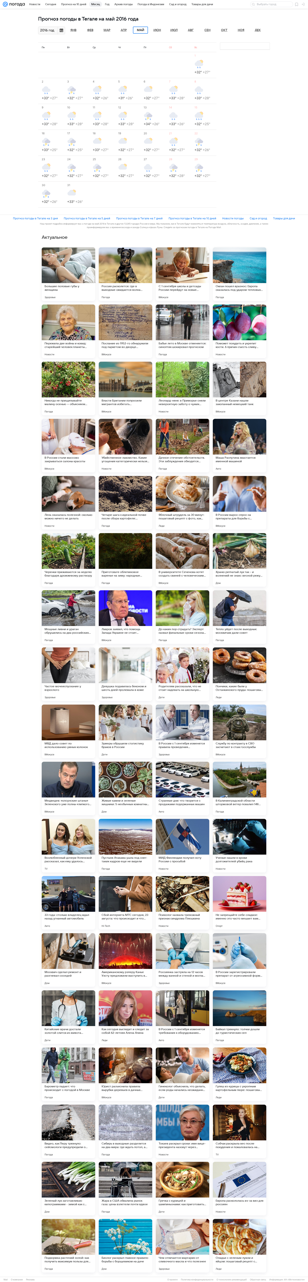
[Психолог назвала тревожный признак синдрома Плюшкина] (182, 903)
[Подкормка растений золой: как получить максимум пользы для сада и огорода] (68, 1246)
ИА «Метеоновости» (294, 1279)
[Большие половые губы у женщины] (68, 274)
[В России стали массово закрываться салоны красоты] (68, 445)
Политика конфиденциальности (197, 1279)
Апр (124, 30)
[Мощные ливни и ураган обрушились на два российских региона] (68, 617)
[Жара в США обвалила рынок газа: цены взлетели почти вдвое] (125, 1188)
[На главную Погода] (16, 4)
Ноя (241, 30)
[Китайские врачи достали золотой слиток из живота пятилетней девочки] (68, 1017)
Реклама (30, 1279)
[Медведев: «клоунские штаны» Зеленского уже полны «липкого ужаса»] (68, 788)
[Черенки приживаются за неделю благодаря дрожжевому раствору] (68, 560)
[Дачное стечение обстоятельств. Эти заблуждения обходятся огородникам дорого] (182, 445)
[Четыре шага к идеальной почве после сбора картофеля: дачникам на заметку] (125, 503)
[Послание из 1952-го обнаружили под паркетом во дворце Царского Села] (125, 331)
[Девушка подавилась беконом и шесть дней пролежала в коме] (125, 674)
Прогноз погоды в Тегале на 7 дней (139, 218)
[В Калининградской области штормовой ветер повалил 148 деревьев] (239, 788)
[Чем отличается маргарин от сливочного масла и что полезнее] (182, 1246)
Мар (107, 30)
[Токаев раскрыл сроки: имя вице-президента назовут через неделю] (182, 1131)
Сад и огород (258, 218)
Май (140, 30)
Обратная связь (258, 1279)
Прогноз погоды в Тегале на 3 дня (35, 218)
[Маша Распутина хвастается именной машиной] (239, 445)
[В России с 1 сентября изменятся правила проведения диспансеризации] (182, 731)
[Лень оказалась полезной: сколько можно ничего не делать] (68, 503)
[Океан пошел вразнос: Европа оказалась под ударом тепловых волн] (239, 274)
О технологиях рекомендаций (232, 1279)
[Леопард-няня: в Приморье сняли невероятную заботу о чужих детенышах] (182, 388)
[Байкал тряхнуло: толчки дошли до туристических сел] (239, 1017)
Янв (73, 30)
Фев (90, 30)
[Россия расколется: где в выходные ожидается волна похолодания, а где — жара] (125, 274)
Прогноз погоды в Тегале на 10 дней (192, 218)
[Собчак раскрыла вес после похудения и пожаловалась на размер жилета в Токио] (239, 1131)
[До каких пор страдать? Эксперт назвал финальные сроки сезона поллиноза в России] (182, 617)
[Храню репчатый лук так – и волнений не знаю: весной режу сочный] (239, 560)
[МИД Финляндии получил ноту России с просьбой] (182, 845)
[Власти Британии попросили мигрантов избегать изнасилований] (125, 388)
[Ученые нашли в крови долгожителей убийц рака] (239, 845)
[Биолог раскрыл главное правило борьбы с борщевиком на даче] (125, 1246)
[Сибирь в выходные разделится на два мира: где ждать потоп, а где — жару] (125, 1131)
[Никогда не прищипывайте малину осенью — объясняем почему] (68, 388)
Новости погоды (233, 218)
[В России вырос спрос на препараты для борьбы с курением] (239, 503)
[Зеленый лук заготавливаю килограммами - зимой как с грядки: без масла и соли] (68, 1188)
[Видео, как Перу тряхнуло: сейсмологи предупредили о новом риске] (68, 1131)
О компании (17, 1279)
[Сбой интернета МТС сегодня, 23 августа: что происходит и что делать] (125, 903)
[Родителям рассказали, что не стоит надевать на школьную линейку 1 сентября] (182, 674)
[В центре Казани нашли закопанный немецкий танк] (239, 388)
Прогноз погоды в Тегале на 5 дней (87, 218)
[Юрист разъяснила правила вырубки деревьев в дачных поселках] (125, 1074)
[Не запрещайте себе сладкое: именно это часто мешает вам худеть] (239, 903)
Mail (6, 1279)
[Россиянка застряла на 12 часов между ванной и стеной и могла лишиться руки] (182, 960)
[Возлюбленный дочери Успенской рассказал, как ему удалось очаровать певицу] (68, 845)
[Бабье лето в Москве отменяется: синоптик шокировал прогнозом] (182, 331)
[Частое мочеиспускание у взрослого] (68, 674)
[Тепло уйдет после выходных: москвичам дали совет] (239, 617)
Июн (157, 30)
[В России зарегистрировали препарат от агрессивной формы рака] (239, 960)
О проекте (172, 1279)
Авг (191, 30)
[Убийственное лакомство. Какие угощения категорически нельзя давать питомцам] (125, 445)
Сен (207, 30)
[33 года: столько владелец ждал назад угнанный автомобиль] (68, 903)
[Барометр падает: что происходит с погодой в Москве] (68, 1074)
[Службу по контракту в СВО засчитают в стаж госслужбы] (239, 731)
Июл (174, 30)
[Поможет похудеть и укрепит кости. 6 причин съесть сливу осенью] (239, 331)
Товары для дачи (284, 218)
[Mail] (5, 4)
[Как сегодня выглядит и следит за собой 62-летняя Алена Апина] (125, 1017)
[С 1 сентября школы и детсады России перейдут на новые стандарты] (182, 274)
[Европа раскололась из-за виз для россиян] (239, 1188)
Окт (224, 30)
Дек (258, 30)
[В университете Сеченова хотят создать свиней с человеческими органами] (182, 560)
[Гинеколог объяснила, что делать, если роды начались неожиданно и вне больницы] (182, 1074)
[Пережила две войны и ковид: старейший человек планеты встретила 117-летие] (68, 331)
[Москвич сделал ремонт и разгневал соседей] (68, 960)
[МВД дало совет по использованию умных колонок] (68, 731)
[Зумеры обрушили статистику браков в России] (125, 731)
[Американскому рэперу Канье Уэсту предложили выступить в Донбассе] (125, 960)
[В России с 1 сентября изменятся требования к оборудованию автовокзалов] (182, 1017)
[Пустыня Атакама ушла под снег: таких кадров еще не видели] (125, 845)
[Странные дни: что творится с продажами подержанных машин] (182, 788)
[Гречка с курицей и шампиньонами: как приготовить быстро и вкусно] (182, 1188)
